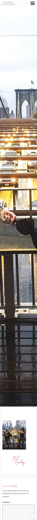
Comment (6, 502)
